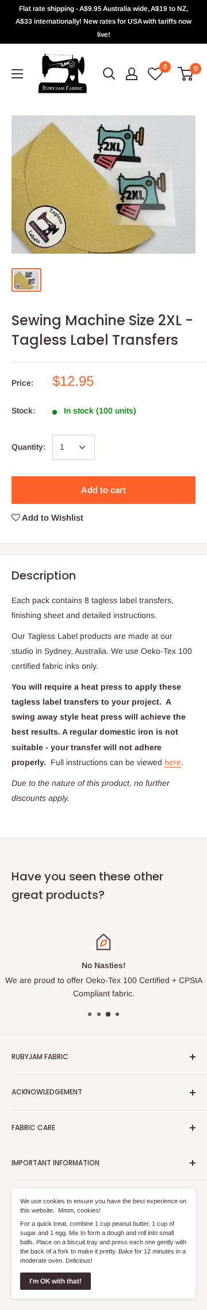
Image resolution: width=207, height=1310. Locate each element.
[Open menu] (17, 73)
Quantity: (28, 446)
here (172, 762)
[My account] (131, 73)
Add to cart (103, 490)
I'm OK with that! (55, 1281)
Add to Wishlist (51, 517)
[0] (186, 74)
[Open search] (109, 73)
